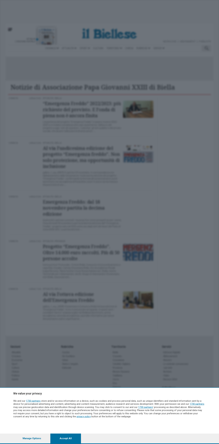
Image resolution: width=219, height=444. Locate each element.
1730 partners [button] (33, 400)
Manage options (32, 438)
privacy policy (84, 416)
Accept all (66, 438)
